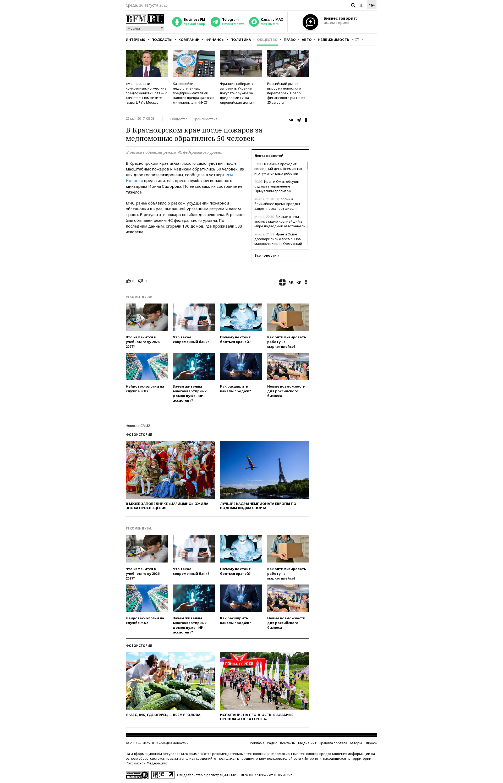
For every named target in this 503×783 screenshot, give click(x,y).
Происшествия (205, 119)
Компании (189, 39)
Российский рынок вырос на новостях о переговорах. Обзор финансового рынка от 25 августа (286, 93)
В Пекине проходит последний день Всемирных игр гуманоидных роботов (278, 169)
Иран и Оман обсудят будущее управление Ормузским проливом (276, 186)
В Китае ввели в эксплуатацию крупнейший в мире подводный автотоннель (279, 221)
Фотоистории (139, 434)
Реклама (257, 743)
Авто (307, 39)
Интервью (135, 39)
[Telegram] (299, 120)
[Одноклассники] (306, 120)
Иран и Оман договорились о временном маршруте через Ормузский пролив (278, 241)
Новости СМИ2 (138, 425)
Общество (267, 39)
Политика (241, 39)
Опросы (370, 743)
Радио (272, 743)
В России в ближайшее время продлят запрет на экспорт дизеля (277, 204)
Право (290, 39)
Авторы (356, 743)
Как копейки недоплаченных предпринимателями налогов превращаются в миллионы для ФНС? (193, 93)
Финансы (215, 39)
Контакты (288, 743)
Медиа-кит (307, 743)
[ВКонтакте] (291, 120)
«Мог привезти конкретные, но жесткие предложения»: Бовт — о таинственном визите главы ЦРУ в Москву (146, 93)
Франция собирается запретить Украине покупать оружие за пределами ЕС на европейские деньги (237, 93)
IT (357, 39)
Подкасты (161, 39)
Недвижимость (333, 39)
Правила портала (333, 743)
